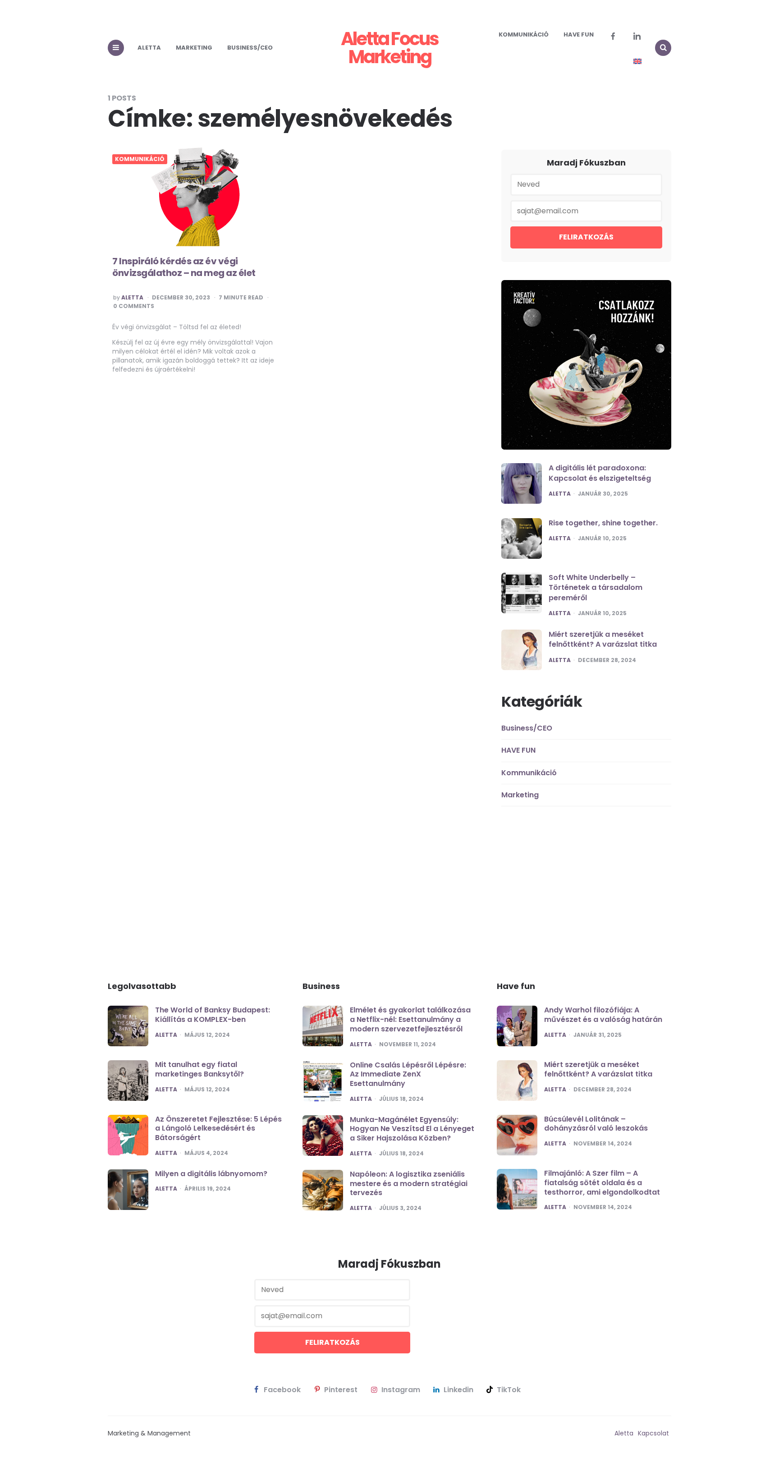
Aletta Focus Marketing (389, 47)
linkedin (458, 1390)
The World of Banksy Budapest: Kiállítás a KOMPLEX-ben (212, 1015)
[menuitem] (637, 61)
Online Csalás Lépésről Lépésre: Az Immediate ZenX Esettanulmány (408, 1074)
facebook (282, 1390)
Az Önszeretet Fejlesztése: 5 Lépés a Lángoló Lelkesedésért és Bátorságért (218, 1128)
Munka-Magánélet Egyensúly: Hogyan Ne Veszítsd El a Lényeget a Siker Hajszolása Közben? (412, 1129)
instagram (400, 1390)
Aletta (149, 47)
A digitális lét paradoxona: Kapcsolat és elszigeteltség (600, 473)
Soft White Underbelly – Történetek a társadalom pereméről (595, 587)
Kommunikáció (524, 34)
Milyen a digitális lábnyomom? (211, 1173)
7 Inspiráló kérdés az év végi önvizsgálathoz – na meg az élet (184, 267)
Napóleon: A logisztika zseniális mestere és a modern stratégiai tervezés (408, 1183)
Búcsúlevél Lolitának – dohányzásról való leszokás (596, 1124)
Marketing (194, 47)
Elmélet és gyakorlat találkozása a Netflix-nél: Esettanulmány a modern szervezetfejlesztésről (410, 1019)
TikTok (509, 1390)
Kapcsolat (653, 1433)
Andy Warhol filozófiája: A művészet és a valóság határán (603, 1015)
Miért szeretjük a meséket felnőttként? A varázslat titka (603, 639)
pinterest (340, 1390)
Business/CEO (250, 47)
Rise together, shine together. (603, 523)
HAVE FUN (579, 34)
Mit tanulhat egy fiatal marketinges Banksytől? (199, 1069)
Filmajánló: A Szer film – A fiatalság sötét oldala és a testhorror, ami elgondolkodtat (602, 1182)
